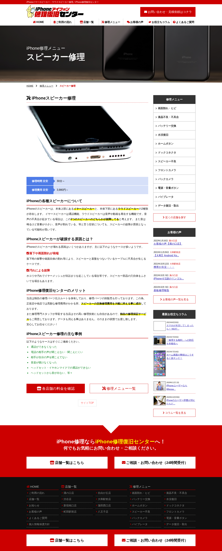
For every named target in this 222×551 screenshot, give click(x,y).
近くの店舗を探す (175, 217)
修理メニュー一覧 (121, 388)
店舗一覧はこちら (69, 463)
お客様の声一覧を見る (176, 299)
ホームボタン (166, 143)
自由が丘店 (104, 493)
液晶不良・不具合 (168, 117)
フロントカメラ (167, 170)
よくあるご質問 (185, 22)
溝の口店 (69, 493)
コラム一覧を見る (175, 412)
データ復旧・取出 (168, 205)
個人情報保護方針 (39, 524)
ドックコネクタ (167, 152)
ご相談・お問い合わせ (157, 463)
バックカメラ (166, 179)
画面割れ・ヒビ (167, 108)
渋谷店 (67, 499)
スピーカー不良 (167, 161)
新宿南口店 (70, 505)
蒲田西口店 (104, 505)
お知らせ (34, 505)
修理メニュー (112, 22)
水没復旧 (163, 134)
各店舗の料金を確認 (58, 388)
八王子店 (103, 511)
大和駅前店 (104, 499)
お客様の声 (136, 22)
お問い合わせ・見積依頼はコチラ (170, 12)
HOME (40, 22)
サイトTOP (87, 402)
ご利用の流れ (64, 22)
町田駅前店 (70, 511)
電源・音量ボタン (168, 187)
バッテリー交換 (167, 125)
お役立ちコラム (161, 22)
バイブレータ (166, 196)
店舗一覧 (88, 22)
